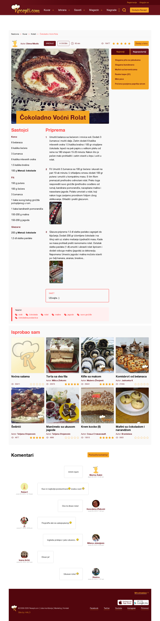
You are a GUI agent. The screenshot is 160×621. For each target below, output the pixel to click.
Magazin (94, 10)
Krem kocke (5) (97, 413)
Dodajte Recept (139, 10)
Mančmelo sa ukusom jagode (62, 413)
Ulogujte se (144, 3)
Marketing (58, 608)
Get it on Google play (141, 602)
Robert (24, 492)
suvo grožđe (86, 314)
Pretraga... (124, 10)
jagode (71, 314)
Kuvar (47, 10)
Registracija (132, 3)
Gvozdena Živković (95, 509)
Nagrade (111, 10)
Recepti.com (25, 9)
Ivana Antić (24, 560)
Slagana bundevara (124, 64)
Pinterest (145, 608)
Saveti (77, 10)
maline (58, 314)
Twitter (107, 608)
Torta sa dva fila (62, 361)
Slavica (96, 577)
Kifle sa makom (97, 361)
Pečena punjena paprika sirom (130, 84)
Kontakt (66, 608)
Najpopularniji (139, 51)
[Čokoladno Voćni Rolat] (76, 213)
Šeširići (27, 413)
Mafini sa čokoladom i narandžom (132, 413)
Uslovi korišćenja (46, 608)
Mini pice (119, 79)
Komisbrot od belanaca (132, 361)
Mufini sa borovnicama (126, 69)
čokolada (33, 314)
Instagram (132, 608)
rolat (46, 314)
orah (20, 314)
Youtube (118, 608)
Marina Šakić (96, 475)
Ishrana (62, 10)
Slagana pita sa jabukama (127, 60)
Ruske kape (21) (122, 74)
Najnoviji (120, 51)
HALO (27, 612)
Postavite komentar (98, 455)
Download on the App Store (125, 602)
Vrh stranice (140, 593)
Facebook (94, 608)
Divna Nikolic (32, 43)
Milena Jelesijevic (95, 543)
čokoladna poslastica (28, 318)
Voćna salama (27, 361)
